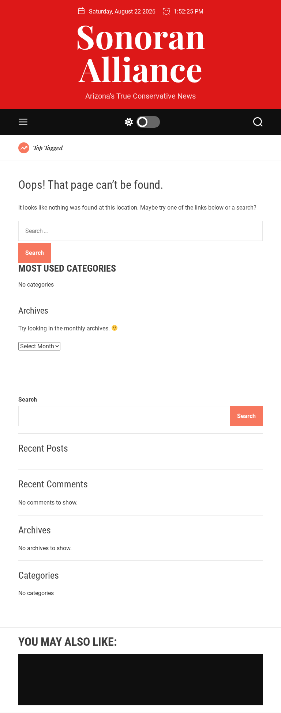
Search (27, 399)
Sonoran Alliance (140, 52)
